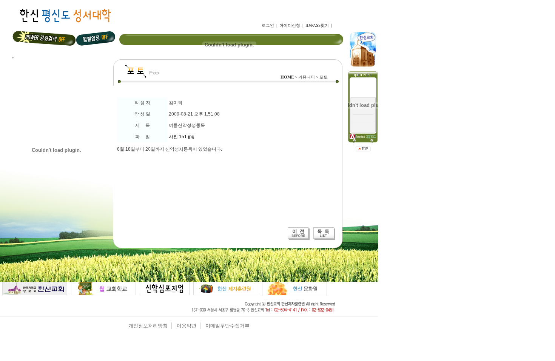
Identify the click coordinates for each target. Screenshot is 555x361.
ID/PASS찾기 (317, 25)
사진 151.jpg (181, 136)
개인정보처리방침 (148, 326)
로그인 (268, 25)
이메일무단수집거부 (227, 326)
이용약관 (186, 326)
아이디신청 (289, 25)
